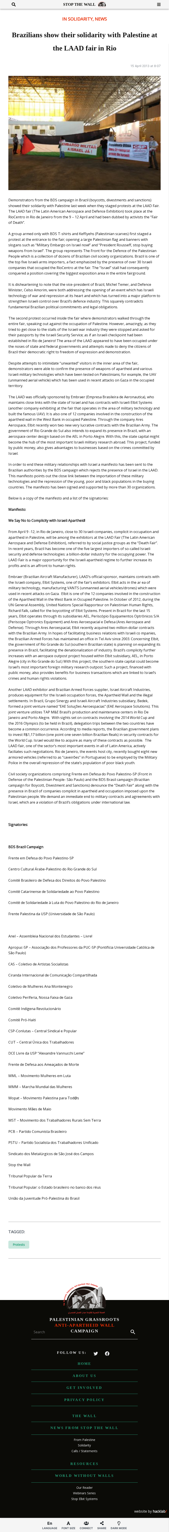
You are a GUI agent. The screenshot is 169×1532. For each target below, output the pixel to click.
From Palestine (84, 1440)
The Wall (84, 1416)
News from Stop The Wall (84, 1428)
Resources (84, 1464)
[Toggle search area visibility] (12, 4)
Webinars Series (84, 1493)
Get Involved (84, 1388)
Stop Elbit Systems (84, 1499)
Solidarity (84, 1445)
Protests (19, 1244)
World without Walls (84, 1476)
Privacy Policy (84, 1400)
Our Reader (84, 1487)
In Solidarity (77, 19)
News (101, 19)
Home (85, 1364)
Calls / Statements (84, 1451)
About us (85, 1376)
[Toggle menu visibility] (157, 4)
